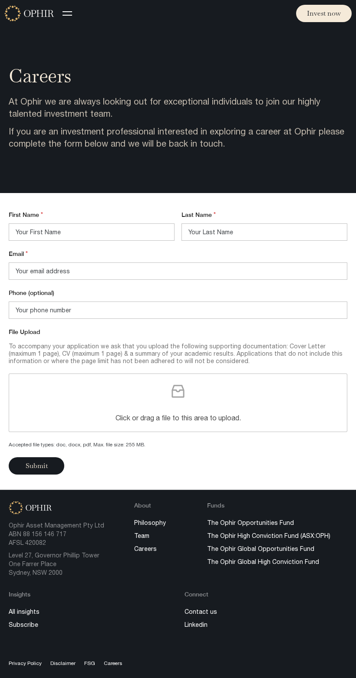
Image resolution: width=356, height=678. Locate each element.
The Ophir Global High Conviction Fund (263, 561)
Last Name (198, 214)
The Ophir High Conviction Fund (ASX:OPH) (268, 535)
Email (18, 253)
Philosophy (150, 522)
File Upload (24, 331)
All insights (24, 611)
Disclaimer (63, 663)
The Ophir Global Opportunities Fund (260, 548)
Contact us (201, 611)
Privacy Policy (25, 663)
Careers (145, 548)
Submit (36, 466)
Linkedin (196, 624)
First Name (26, 214)
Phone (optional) (31, 292)
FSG (89, 663)
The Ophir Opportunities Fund (250, 522)
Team (141, 535)
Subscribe (23, 624)
